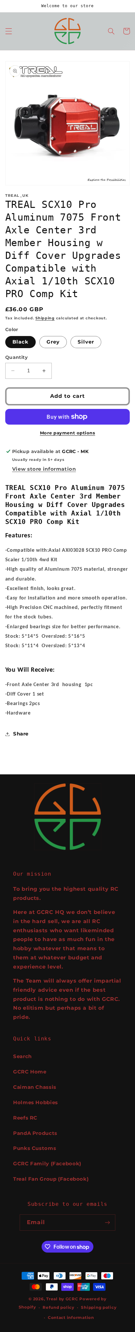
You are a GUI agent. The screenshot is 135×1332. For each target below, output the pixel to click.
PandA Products (35, 1133)
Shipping (45, 318)
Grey (53, 342)
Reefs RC (25, 1118)
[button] (8, 31)
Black (20, 342)
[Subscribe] (107, 1222)
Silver (86, 342)
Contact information (71, 1317)
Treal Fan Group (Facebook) (50, 1179)
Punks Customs (34, 1148)
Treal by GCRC (62, 1299)
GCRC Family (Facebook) (47, 1164)
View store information (44, 469)
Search (22, 1056)
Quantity (16, 357)
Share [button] (21, 734)
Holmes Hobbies (35, 1102)
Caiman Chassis (34, 1087)
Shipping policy (98, 1307)
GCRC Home (30, 1072)
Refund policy (58, 1307)
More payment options (67, 432)
